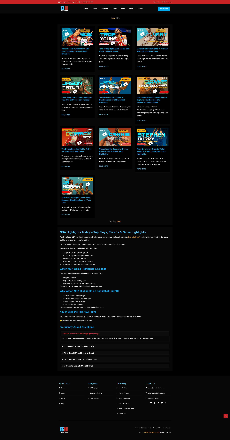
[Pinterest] (162, 402)
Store (131, 8)
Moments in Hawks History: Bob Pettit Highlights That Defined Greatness (75, 51)
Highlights (104, 8)
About (94, 8)
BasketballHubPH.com (152, 432)
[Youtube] (150, 402)
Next (118, 222)
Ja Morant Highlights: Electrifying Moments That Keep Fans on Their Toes (76, 200)
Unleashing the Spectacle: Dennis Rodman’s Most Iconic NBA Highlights (113, 151)
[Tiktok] (158, 402)
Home (86, 8)
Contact (140, 8)
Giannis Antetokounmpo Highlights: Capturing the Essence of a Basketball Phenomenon (152, 99)
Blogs (115, 8)
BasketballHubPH (134, 237)
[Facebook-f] (147, 402)
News (123, 8)
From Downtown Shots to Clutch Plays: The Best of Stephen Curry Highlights (151, 151)
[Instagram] (154, 402)
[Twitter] (165, 402)
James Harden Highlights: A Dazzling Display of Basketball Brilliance (112, 99)
